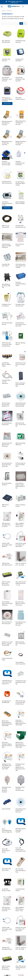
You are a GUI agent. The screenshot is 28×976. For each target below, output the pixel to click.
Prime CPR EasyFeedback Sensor (6, 850)
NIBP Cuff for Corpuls (5, 505)
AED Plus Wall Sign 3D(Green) (20, 443)
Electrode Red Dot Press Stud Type (7, 622)
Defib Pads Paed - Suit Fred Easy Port (7, 182)
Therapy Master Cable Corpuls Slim (20, 663)
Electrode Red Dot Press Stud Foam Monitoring (7, 464)
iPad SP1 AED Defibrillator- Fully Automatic (20, 79)
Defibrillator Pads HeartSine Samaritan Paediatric (6, 790)
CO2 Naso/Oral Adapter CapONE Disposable (6, 246)
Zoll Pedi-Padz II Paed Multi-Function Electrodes (21, 324)
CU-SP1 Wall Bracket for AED (6, 889)
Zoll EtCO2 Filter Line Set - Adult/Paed (6, 382)
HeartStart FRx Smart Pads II (6, 265)
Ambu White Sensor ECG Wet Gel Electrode (21, 810)
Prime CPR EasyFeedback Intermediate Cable (21, 849)
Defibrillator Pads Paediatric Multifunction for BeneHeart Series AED (20, 767)
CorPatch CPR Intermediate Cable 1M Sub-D (7, 545)
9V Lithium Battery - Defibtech (7, 484)
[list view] (25, 23)
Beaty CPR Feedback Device (20, 98)
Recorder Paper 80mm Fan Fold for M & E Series (20, 603)
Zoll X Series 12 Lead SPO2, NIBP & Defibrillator (7, 99)
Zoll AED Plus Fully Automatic (20, 41)
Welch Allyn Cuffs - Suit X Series (7, 869)
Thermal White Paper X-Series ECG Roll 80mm (7, 603)
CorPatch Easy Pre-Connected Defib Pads (21, 464)
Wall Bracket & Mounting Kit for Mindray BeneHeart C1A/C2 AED (21, 745)
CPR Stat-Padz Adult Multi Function (7, 564)
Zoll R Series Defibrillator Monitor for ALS (7, 203)
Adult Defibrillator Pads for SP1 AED (20, 202)
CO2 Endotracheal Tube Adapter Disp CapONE (20, 266)
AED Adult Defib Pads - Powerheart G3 (20, 643)
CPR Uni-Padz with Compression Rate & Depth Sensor (20, 702)
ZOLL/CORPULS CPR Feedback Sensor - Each (20, 525)
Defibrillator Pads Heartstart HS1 (20, 305)
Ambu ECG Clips (6, 809)
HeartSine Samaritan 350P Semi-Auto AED (6, 163)
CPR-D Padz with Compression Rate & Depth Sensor (7, 344)
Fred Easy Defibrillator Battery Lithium (21, 284)
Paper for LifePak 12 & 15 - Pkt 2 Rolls (21, 564)
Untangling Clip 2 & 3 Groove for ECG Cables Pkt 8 (7, 682)
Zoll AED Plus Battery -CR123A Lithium (6, 364)
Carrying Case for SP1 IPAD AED (6, 701)
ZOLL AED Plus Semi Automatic (6, 41)
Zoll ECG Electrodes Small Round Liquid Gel (21, 682)
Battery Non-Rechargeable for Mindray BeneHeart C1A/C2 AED (7, 723)
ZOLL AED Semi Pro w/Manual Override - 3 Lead (21, 583)
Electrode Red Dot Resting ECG (7, 423)
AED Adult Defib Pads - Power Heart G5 (21, 424)
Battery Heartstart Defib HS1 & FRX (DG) (20, 384)
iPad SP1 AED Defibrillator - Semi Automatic (7, 79)
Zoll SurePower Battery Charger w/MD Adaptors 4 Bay (20, 486)
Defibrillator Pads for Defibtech (6, 305)
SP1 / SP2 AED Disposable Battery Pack (21, 870)
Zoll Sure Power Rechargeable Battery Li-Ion (6, 404)
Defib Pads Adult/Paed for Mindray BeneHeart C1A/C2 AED (21, 723)
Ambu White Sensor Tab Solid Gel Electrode (21, 623)
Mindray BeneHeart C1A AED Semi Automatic (7, 123)
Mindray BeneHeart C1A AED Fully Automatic (21, 122)
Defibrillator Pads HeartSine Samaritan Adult (20, 789)
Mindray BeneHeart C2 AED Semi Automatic (21, 143)
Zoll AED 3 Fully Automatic (6, 59)
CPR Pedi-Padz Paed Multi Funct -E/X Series (6, 525)
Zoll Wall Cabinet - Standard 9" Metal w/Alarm (20, 183)
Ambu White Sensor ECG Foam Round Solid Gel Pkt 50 (21, 404)
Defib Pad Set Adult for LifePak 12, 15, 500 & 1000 (21, 545)
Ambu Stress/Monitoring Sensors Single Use (7, 830)
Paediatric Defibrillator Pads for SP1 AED (20, 163)
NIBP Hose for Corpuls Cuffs (5, 226)
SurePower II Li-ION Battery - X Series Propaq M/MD (7, 643)
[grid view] (21, 23)
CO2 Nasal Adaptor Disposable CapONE (21, 830)
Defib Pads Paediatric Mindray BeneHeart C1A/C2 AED (7, 745)
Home (3, 10)
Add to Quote (7, 103)
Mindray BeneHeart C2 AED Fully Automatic (7, 143)
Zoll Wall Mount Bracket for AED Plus (6, 286)
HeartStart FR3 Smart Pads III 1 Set (21, 226)
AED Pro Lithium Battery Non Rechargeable (6, 583)
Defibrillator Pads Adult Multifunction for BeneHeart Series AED (7, 766)
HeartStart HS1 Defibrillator (19, 59)
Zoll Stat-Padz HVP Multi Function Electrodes (7, 444)
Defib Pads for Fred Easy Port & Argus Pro (21, 364)
